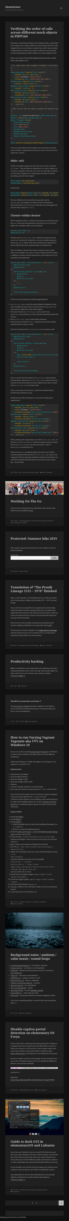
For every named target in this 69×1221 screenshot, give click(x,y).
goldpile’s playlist (37, 990)
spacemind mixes (17, 990)
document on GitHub (21, 706)
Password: (14, 555)
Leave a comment (47, 472)
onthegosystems (26, 521)
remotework (38, 521)
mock (23, 472)
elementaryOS (25, 1090)
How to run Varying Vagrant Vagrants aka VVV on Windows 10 (33, 741)
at (20, 472)
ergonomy (39, 1190)
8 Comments (16, 1191)
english (22, 645)
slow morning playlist (18, 988)
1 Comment (23, 686)
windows (36, 902)
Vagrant (18, 819)
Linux (31, 1090)
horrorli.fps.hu (16, 973)
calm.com (14, 975)
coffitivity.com (16, 978)
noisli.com (14, 970)
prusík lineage (34, 645)
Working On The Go (26, 501)
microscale (14, 995)
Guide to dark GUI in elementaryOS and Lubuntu (33, 1143)
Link (13, 721)
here (31, 511)
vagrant (28, 902)
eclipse (24, 1190)
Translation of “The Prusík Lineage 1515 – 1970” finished (34, 589)
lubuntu (44, 1190)
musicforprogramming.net (20, 965)
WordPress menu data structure (25, 701)
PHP (32, 521)
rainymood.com (16, 968)
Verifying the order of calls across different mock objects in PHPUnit (34, 32)
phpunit (31, 472)
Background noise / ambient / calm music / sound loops (33, 957)
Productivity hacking (27, 661)
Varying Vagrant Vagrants (38, 752)
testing (37, 472)
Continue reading (18, 676)
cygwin (23, 902)
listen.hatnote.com (17, 980)
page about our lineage (48, 630)
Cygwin (18, 822)
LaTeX (49, 625)
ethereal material (17, 985)
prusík (27, 645)
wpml (12, 522)
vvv (32, 902)
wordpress (50, 521)
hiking (26, 571)
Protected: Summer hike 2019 (34, 538)
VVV (26, 779)
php (27, 472)
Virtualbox (19, 817)
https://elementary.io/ (18, 1053)
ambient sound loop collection (21, 983)
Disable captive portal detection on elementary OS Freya (32, 1033)
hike (22, 571)
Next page (61, 1202)
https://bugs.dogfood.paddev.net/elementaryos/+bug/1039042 (33, 1080)
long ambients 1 (16, 993)
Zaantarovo (12, 7)
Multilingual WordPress (8, 1217)
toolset (44, 521)
